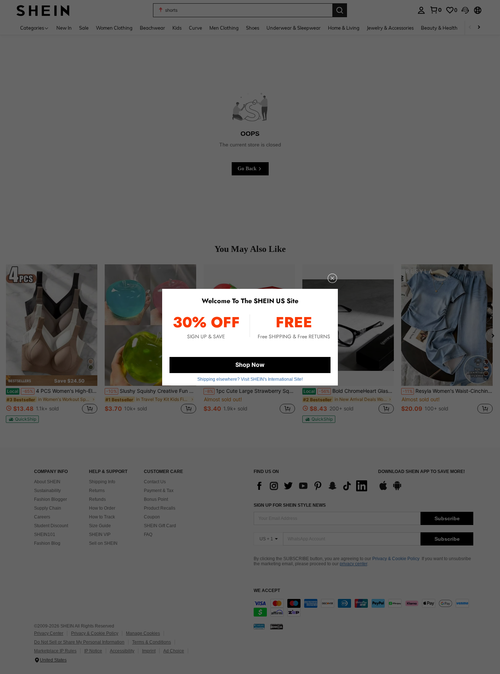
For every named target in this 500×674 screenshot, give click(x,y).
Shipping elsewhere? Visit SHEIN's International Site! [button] (250, 379)
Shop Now (250, 364)
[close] (332, 278)
